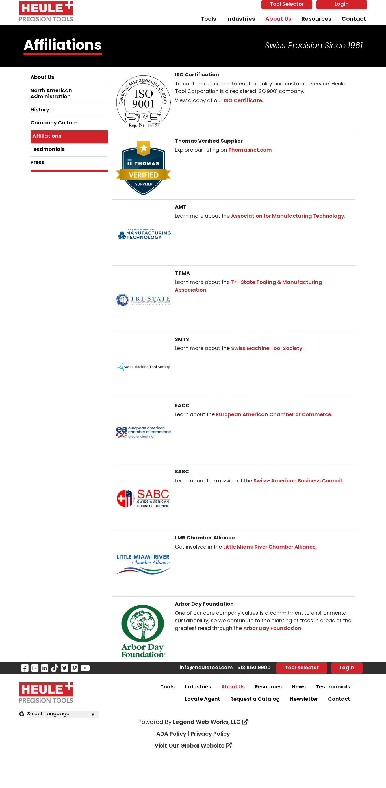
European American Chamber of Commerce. (274, 415)
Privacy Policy (210, 734)
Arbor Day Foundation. (272, 628)
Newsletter (304, 699)
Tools (208, 19)
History (40, 110)
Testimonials (48, 149)
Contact (354, 19)
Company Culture (54, 123)
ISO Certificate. (243, 100)
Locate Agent (202, 699)
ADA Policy (171, 734)
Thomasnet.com (250, 150)
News (299, 687)
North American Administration (51, 94)
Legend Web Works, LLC (207, 722)
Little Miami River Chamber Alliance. (270, 547)
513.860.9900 (254, 668)
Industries (240, 19)
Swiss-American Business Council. (298, 481)
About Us (278, 19)
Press (37, 162)
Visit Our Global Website (190, 746)
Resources (316, 19)
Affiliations (46, 136)
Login (342, 4)
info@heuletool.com (206, 668)
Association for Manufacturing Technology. (288, 216)
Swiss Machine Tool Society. (267, 348)
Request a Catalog (255, 699)
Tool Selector (287, 4)
